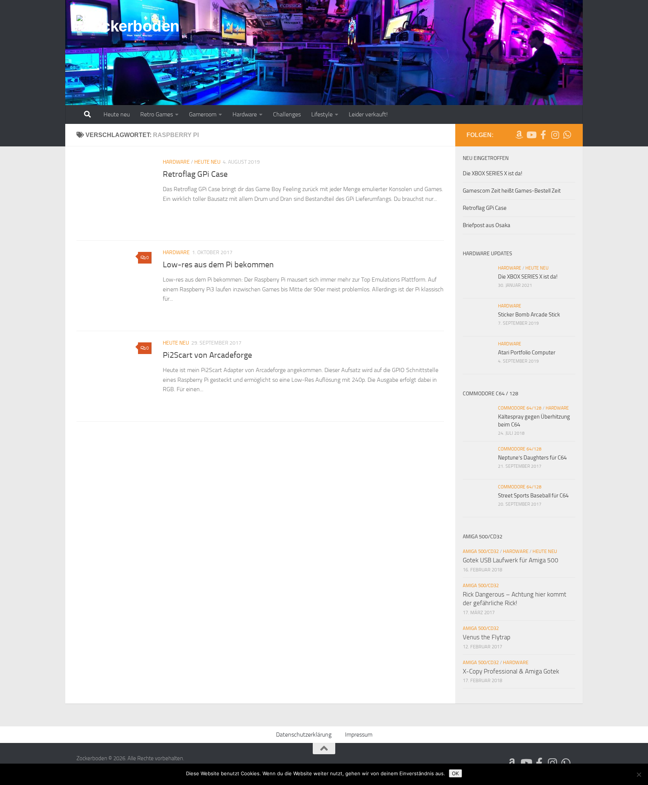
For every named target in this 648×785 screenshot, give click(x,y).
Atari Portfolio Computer (526, 352)
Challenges (287, 114)
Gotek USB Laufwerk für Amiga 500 (510, 560)
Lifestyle (322, 114)
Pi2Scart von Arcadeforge (207, 355)
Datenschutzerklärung (304, 734)
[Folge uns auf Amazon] (519, 134)
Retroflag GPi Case (195, 174)
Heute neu (117, 114)
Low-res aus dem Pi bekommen (218, 265)
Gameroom (202, 114)
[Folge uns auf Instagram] (555, 134)
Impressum (358, 734)
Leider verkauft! (368, 114)
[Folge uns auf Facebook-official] (543, 134)
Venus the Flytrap (486, 637)
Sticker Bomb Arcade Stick (529, 314)
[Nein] (638, 774)
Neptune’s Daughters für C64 (532, 457)
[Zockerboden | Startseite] (128, 31)
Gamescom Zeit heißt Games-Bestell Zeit (512, 190)
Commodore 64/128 (520, 408)
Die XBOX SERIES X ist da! (492, 173)
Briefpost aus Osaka (486, 225)
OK (455, 773)
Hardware (244, 114)
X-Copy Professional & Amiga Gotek (511, 671)
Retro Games (156, 114)
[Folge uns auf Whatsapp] (567, 134)
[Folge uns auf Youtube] (531, 134)
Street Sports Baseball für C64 (533, 495)
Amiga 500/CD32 (481, 551)
